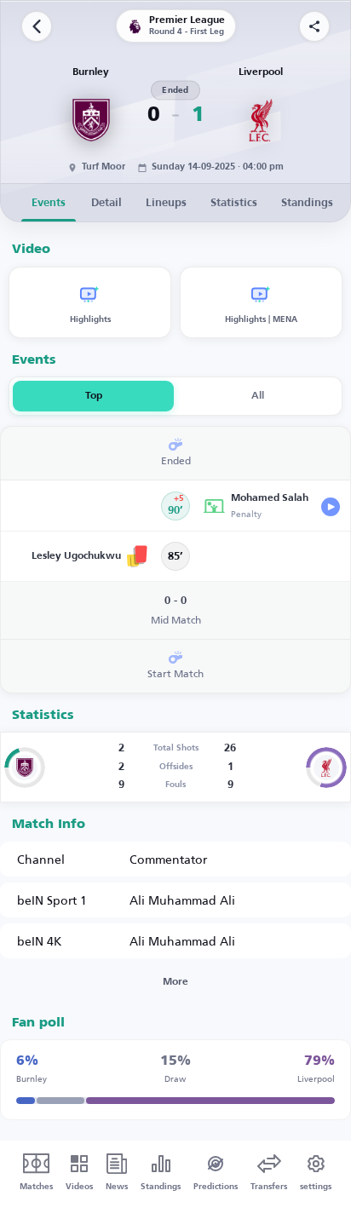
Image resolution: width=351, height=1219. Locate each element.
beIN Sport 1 (52, 900)
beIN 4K (39, 941)
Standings (307, 203)
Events (49, 203)
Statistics (233, 203)
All (257, 396)
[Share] (314, 26)
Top (93, 396)
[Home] (36, 26)
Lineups (166, 203)
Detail (106, 203)
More (175, 982)
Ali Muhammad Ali (182, 900)
